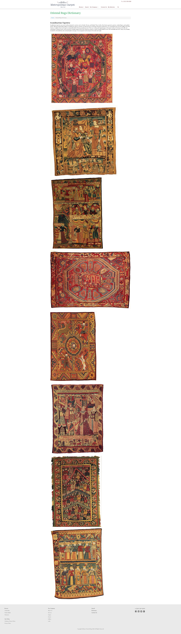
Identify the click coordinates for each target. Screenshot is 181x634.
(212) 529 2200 (140, 608)
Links (49, 621)
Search (87, 7)
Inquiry (49, 614)
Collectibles (7, 610)
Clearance (7, 614)
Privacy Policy (8, 623)
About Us (50, 610)
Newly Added (8, 612)
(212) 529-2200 (127, 1)
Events (49, 617)
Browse (81, 7)
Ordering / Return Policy (10, 621)
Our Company (93, 7)
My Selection (111, 7)
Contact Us (104, 7)
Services (50, 612)
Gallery (49, 619)
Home (52, 17)
